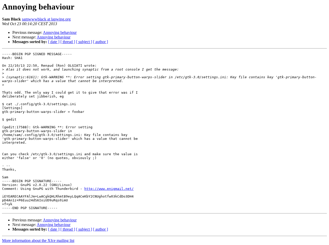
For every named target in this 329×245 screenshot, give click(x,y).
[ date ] (53, 42)
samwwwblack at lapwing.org (46, 19)
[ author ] (100, 42)
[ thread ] (67, 42)
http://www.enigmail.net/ (109, 189)
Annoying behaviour (60, 32)
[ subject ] (84, 42)
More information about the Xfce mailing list (38, 240)
